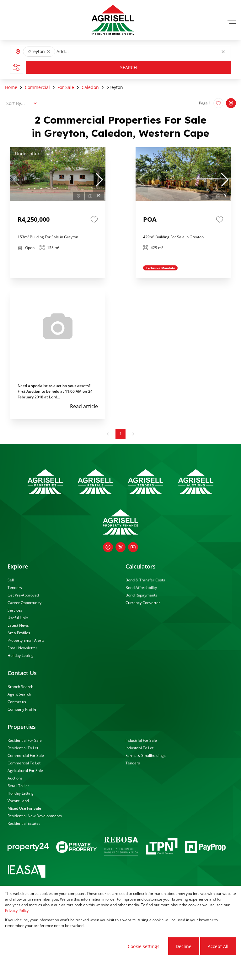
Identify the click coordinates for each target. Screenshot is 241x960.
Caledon (90, 87)
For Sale (65, 87)
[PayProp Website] (205, 847)
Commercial (37, 87)
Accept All (218, 946)
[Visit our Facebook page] (108, 547)
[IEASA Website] (27, 872)
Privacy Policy (17, 910)
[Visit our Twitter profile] (120, 547)
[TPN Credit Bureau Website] (162, 847)
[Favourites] (94, 219)
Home (11, 87)
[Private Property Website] (76, 847)
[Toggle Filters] (16, 67)
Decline (183, 946)
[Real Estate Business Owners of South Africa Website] (121, 847)
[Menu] (231, 20)
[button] (48, 51)
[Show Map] (231, 103)
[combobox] (85, 52)
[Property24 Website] (28, 847)
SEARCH (128, 67)
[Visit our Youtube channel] (133, 547)
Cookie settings (143, 946)
